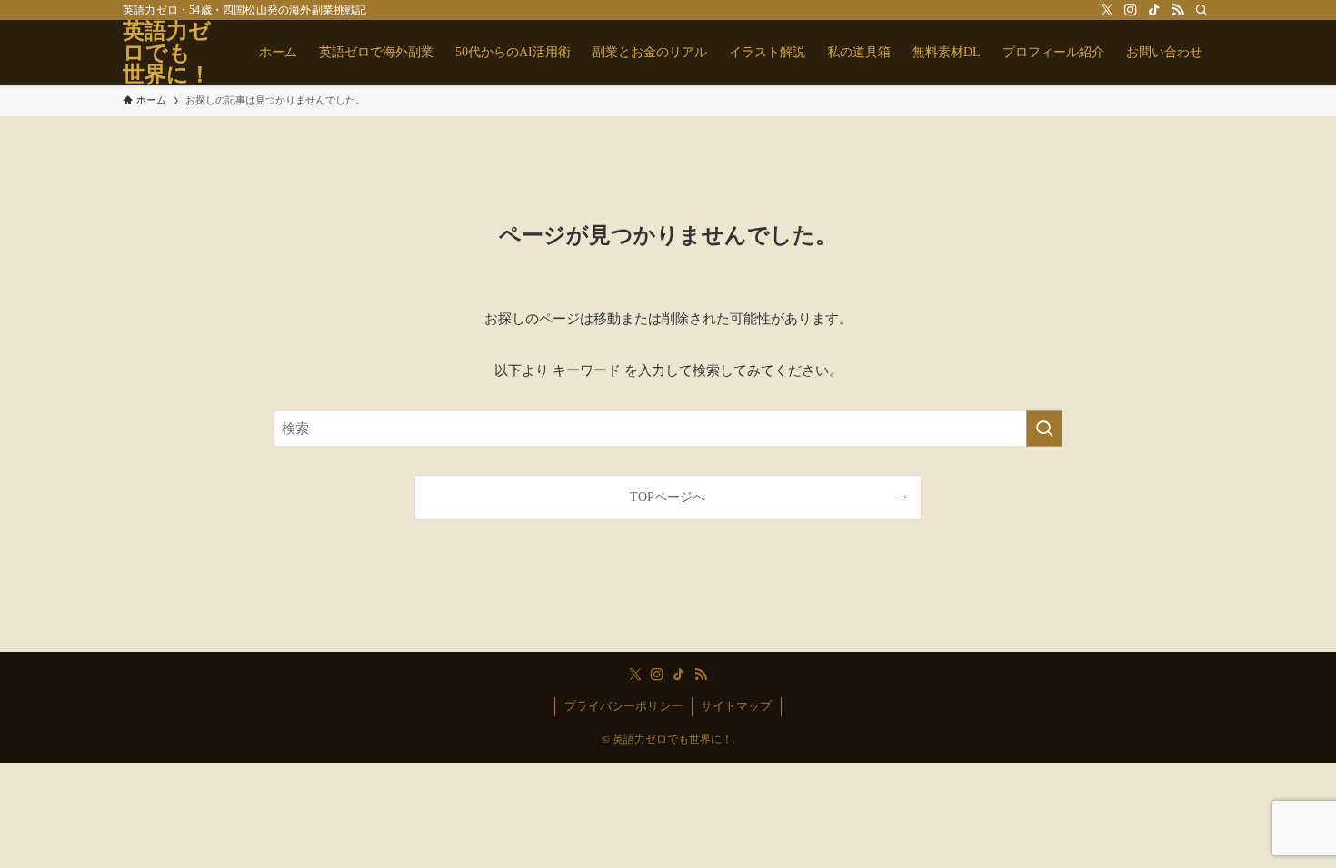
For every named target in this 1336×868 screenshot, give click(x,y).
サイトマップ (736, 706)
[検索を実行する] (1044, 428)
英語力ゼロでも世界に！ (167, 52)
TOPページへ (667, 497)
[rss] (1178, 10)
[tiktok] (1154, 10)
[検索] (1201, 10)
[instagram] (1130, 10)
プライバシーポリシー (623, 706)
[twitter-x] (1107, 10)
